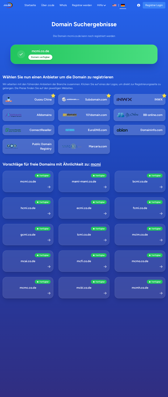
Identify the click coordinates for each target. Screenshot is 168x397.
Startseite (30, 5)
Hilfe (100, 5)
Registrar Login (154, 5)
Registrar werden (82, 5)
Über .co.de (47, 5)
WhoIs (63, 5)
